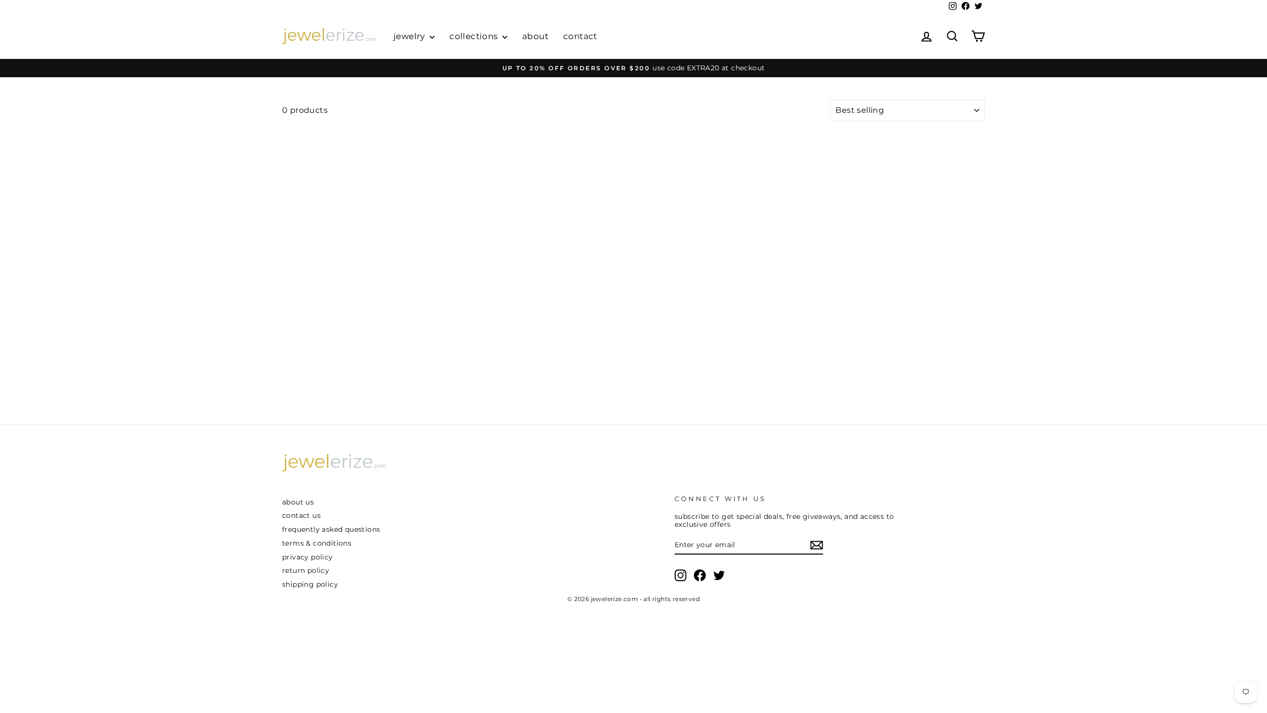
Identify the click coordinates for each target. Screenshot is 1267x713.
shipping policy (310, 584)
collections (474, 36)
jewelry (410, 36)
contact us (301, 515)
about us (298, 502)
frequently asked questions (331, 529)
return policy (305, 570)
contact (580, 36)
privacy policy (307, 557)
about (535, 36)
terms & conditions (316, 543)
